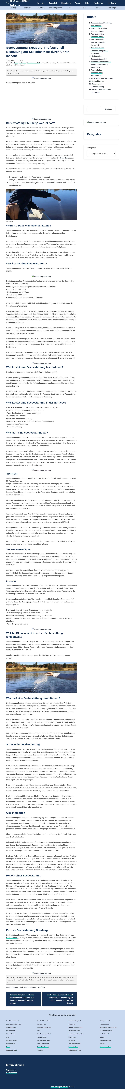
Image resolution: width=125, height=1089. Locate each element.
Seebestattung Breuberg (34, 987)
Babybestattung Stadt (43, 1020)
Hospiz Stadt (72, 1037)
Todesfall (53, 3)
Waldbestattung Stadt (75, 1050)
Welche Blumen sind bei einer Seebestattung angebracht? (101, 64)
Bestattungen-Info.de (59, 1087)
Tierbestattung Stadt (74, 1043)
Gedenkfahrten (98, 81)
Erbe (87, 3)
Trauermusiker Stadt (105, 1047)
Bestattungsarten (55, 8)
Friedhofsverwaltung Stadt (76, 1034)
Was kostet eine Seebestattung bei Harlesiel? (98, 42)
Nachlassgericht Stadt (43, 1040)
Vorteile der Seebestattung (102, 78)
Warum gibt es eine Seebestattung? (99, 30)
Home (16, 63)
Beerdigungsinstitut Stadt (13, 1024)
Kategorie (22, 63)
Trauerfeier (64, 158)
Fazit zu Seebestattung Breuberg (101, 91)
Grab (69, 8)
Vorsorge (40, 3)
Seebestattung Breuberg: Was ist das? (101, 24)
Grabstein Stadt (41, 1037)
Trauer (78, 3)
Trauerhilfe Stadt (73, 1047)
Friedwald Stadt (104, 1034)
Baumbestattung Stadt (75, 1020)
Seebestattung (12, 938)
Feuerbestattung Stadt (106, 1030)
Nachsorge (98, 3)
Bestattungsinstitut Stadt (44, 1027)
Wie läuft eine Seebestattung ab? (99, 57)
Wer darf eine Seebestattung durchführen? (97, 73)
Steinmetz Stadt (10, 1043)
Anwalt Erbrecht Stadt (12, 1020)
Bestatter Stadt (41, 1024)
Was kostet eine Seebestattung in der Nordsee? (99, 50)
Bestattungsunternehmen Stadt (108, 1027)
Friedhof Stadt (10, 1034)
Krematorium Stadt (11, 1040)
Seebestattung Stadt (33, 63)
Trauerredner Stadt (11, 1050)
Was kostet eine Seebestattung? (97, 35)
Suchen (108, 109)
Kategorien (91, 148)
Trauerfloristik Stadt (43, 1047)
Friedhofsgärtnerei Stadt (44, 1034)
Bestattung (66, 3)
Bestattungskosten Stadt (75, 1027)
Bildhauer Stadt (10, 1030)
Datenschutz (11, 1073)
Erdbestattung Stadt (74, 1030)
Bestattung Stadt (104, 1024)
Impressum (11, 1070)
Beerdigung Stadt (105, 1020)
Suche (113, 3)
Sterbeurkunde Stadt (43, 1043)
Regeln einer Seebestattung (98, 85)
